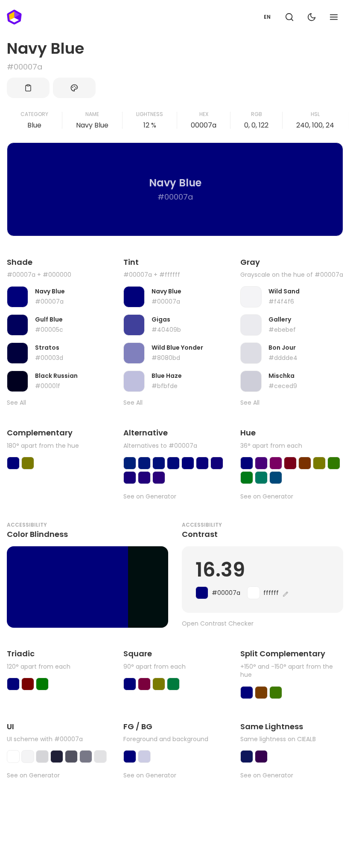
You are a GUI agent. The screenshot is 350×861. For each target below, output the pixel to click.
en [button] (267, 16)
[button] (289, 17)
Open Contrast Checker (218, 624)
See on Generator (149, 497)
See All (16, 403)
